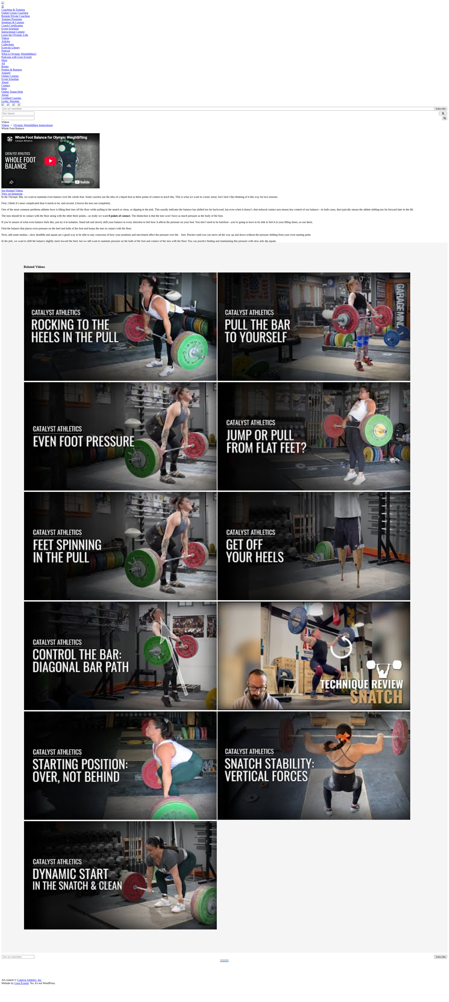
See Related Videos (12, 190)
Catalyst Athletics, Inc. (29, 980)
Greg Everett (21, 983)
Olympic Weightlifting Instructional (33, 125)
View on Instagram (11, 193)
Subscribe (440, 108)
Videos (5, 125)
